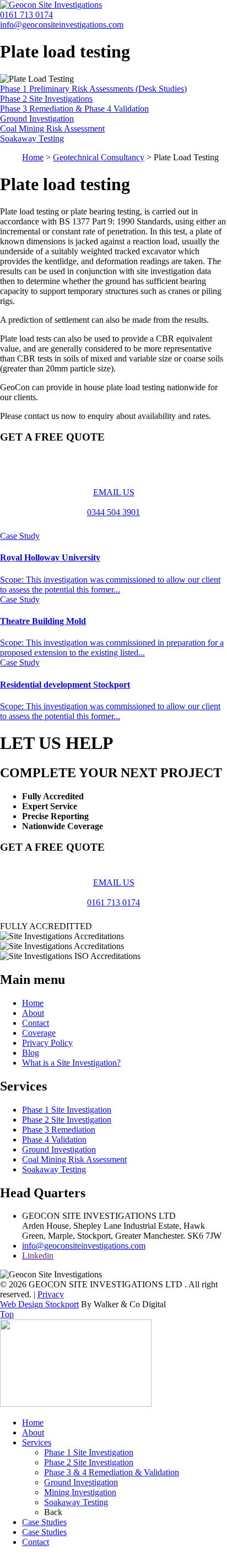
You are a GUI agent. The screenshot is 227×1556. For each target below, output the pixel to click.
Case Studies (44, 1522)
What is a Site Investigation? (71, 1062)
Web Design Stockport (39, 1304)
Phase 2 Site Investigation (66, 1119)
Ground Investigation (59, 1149)
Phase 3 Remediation (58, 1129)
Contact (35, 1023)
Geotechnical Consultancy (98, 157)
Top (7, 1314)
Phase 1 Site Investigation (66, 1109)
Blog (30, 1052)
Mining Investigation (80, 1492)
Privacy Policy (47, 1042)
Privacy (50, 1294)
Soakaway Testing (54, 1169)
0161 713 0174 (26, 14)
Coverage (39, 1033)
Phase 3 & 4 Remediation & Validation (111, 1472)
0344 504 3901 (113, 512)
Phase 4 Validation (54, 1139)
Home (33, 157)
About (33, 1013)
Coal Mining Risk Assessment (74, 1159)
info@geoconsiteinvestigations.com (61, 24)
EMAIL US (113, 492)
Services (36, 1442)
